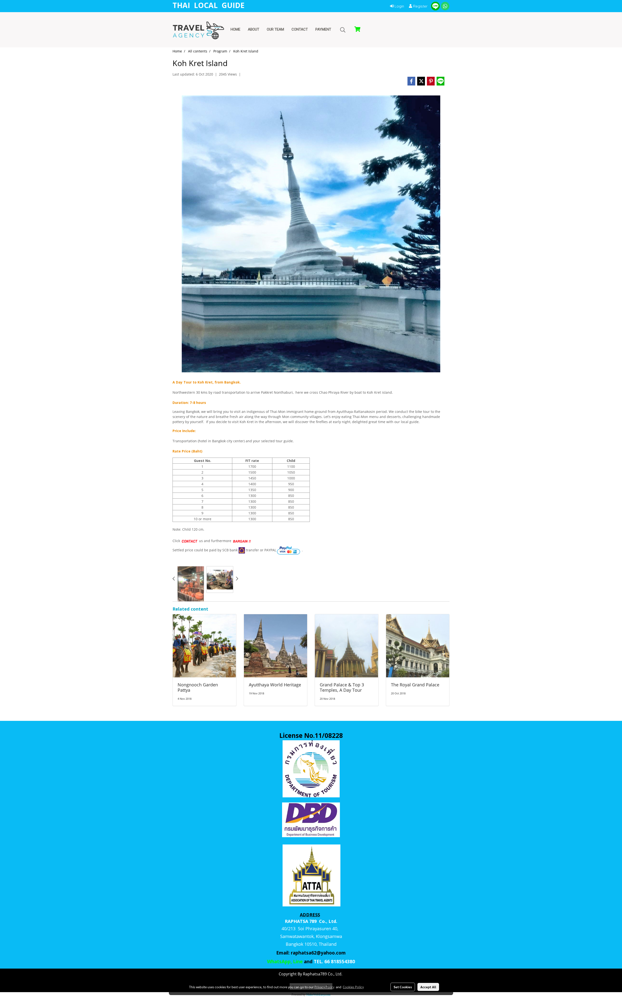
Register (420, 6)
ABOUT (253, 29)
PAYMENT (323, 29)
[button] (342, 29)
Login (399, 6)
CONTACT (300, 29)
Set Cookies (403, 987)
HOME (235, 29)
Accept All (428, 987)
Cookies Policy (353, 987)
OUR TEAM (275, 29)
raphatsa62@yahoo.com (318, 953)
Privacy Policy (324, 987)
